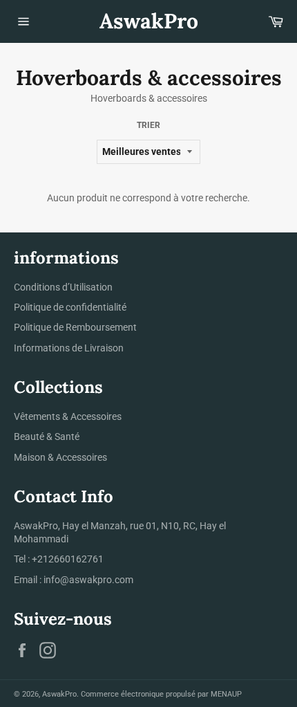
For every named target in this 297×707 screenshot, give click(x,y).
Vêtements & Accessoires (68, 416)
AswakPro (148, 21)
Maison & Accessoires (60, 457)
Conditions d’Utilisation (63, 287)
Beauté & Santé (46, 436)
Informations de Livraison (69, 348)
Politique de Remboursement (75, 327)
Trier (148, 125)
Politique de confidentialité (70, 307)
